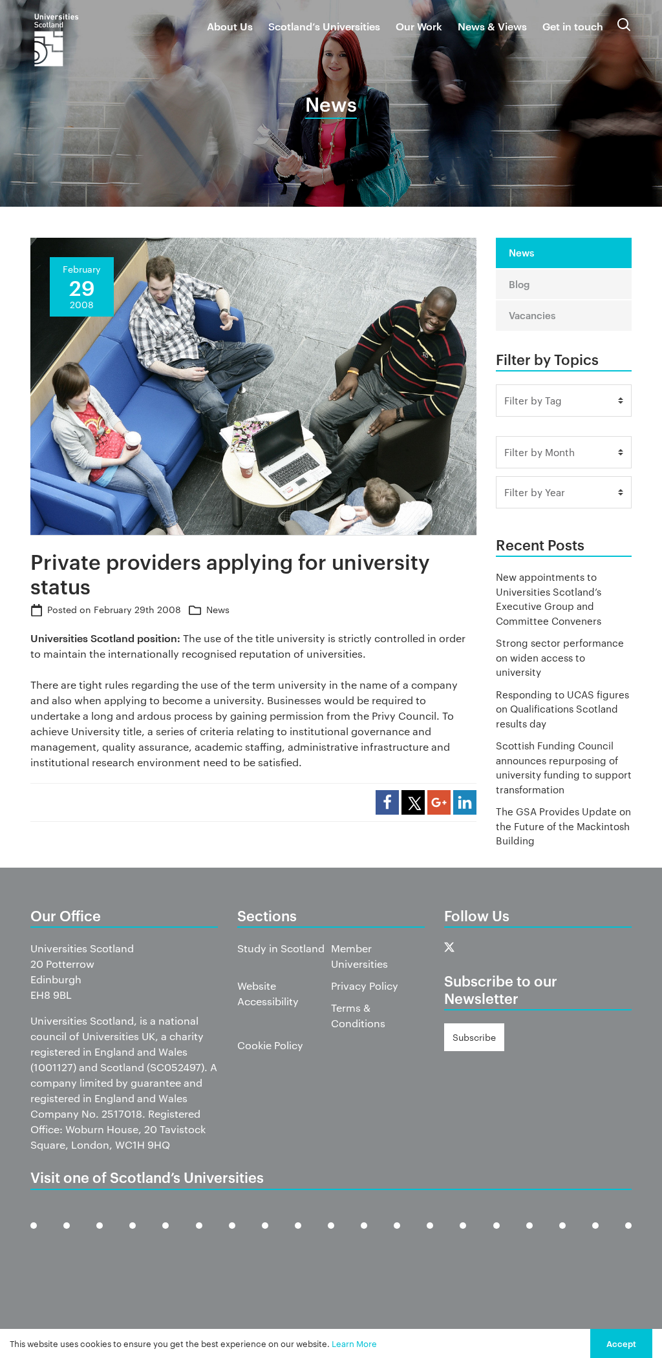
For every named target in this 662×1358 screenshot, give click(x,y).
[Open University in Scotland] (364, 1235)
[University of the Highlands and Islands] (331, 1235)
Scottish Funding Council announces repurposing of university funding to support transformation (564, 767)
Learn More (354, 1343)
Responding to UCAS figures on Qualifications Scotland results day (562, 708)
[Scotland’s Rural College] (496, 1235)
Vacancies (532, 315)
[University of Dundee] (99, 1235)
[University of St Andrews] (529, 1235)
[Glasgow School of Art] (265, 1235)
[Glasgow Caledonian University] (232, 1235)
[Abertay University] (33, 1235)
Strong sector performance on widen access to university (560, 657)
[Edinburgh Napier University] (165, 1235)
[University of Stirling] (562, 1235)
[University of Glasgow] (199, 1235)
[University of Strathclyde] (595, 1235)
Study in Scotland (281, 948)
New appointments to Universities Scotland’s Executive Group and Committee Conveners (548, 598)
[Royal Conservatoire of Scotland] (463, 1235)
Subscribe (474, 1036)
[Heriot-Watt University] (298, 1235)
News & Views (492, 26)
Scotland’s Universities (324, 26)
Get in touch (572, 26)
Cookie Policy (270, 1045)
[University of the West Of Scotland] (628, 1235)
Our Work (419, 26)
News (218, 609)
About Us (230, 26)
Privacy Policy (364, 985)
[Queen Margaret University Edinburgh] (397, 1235)
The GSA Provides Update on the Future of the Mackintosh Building (563, 825)
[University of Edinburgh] (132, 1235)
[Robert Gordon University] (430, 1235)
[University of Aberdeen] (66, 1235)
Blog (519, 284)
